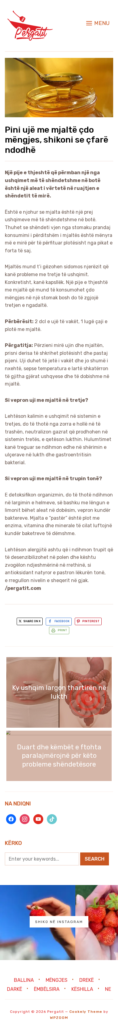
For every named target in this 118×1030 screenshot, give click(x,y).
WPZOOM (59, 1018)
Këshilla (82, 989)
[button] (98, 23)
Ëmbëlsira (47, 989)
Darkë (14, 989)
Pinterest (91, 621)
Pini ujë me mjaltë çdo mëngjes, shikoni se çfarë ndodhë (56, 140)
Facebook (62, 621)
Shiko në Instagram (59, 921)
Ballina (24, 980)
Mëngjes (56, 980)
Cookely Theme (85, 1012)
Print (62, 630)
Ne (108, 989)
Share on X (32, 621)
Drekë (86, 980)
